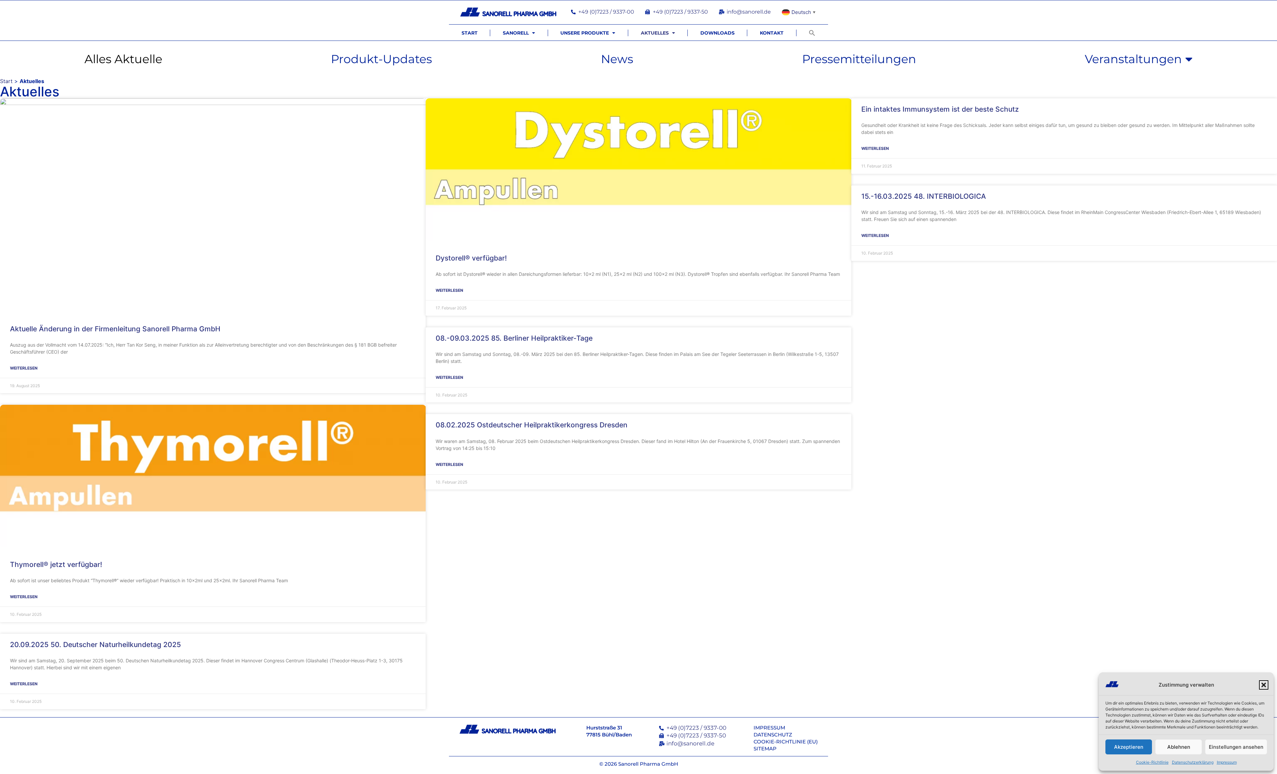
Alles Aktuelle (123, 59)
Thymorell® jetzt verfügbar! (56, 564)
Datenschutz (773, 734)
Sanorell (516, 33)
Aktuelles (655, 33)
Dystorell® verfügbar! (471, 258)
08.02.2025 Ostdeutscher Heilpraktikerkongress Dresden (532, 425)
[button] (1263, 685)
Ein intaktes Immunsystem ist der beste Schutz (940, 109)
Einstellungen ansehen (1236, 747)
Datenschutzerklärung (1192, 762)
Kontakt (771, 33)
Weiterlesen (24, 368)
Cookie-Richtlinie (1152, 762)
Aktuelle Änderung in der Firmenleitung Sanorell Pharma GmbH (115, 329)
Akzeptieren (1128, 747)
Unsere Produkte (584, 33)
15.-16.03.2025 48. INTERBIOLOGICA (923, 196)
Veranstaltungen (1133, 59)
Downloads (717, 33)
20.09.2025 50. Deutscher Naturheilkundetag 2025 (95, 644)
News (617, 59)
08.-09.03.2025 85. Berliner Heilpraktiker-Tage (514, 338)
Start (470, 33)
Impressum (1227, 762)
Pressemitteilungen (859, 59)
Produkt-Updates (381, 59)
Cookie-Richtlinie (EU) (786, 741)
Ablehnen (1178, 747)
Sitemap (765, 748)
